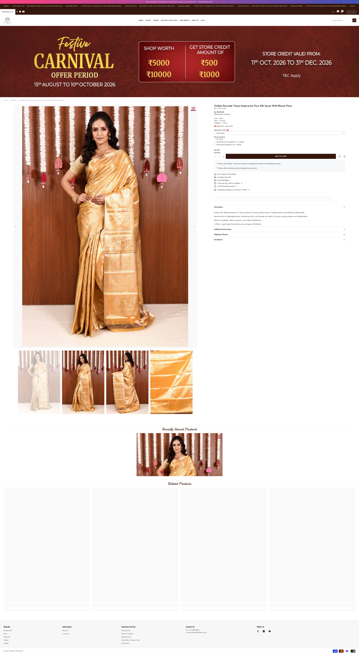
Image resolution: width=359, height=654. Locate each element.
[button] (15, 226)
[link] (179, 61)
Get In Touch (351, 12)
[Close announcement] (357, 1)
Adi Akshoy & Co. (7, 12)
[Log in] (333, 12)
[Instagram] (20, 12)
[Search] (343, 20)
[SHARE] (343, 156)
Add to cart (281, 156)
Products (13, 100)
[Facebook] (17, 12)
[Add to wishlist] (339, 156)
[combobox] (341, 20)
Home (6, 100)
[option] (105, 226)
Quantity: (217, 153)
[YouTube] (23, 11)
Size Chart (217, 150)
